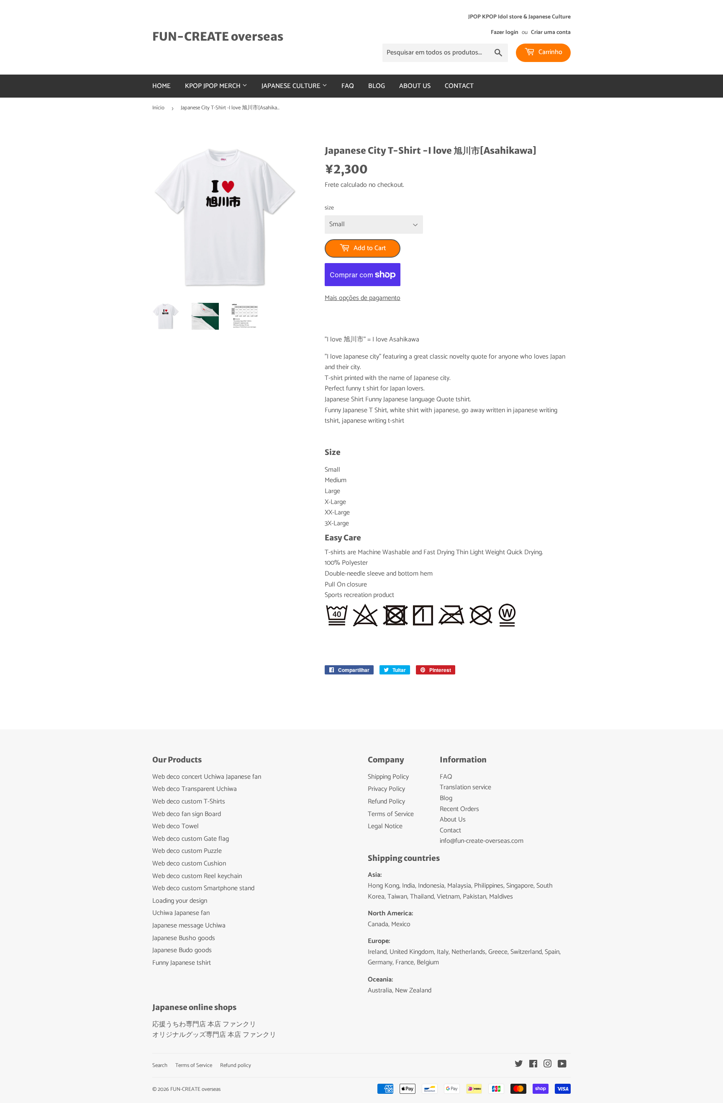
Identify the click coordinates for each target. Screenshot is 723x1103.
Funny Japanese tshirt (181, 963)
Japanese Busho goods (183, 938)
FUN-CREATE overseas (217, 36)
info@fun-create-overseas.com (481, 841)
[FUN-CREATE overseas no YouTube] (562, 1065)
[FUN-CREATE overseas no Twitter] (519, 1065)
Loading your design (179, 901)
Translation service (465, 787)
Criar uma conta (551, 32)
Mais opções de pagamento (362, 298)
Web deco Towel (175, 826)
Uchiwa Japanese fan (181, 913)
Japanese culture (292, 86)
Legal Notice (385, 826)
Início (158, 107)
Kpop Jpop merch (213, 86)
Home (161, 86)
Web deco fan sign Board (186, 814)
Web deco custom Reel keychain (197, 876)
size (329, 208)
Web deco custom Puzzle (187, 851)
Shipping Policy (388, 777)
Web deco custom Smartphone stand (203, 888)
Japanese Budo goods (182, 950)
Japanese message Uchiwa (189, 925)
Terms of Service (391, 814)
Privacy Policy (386, 789)
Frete (332, 185)
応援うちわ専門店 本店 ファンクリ (204, 1024)
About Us (415, 86)
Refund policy (235, 1065)
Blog (376, 86)
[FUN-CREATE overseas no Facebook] (533, 1065)
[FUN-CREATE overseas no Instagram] (548, 1065)
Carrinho (549, 52)
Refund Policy (386, 801)
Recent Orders (459, 809)
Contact (459, 86)
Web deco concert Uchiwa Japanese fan (206, 777)
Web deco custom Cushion (189, 863)
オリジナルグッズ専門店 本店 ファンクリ (214, 1035)
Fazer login (504, 32)
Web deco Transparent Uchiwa (194, 789)
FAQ (347, 86)
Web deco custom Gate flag (190, 839)
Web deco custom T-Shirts (188, 801)
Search (159, 1065)
